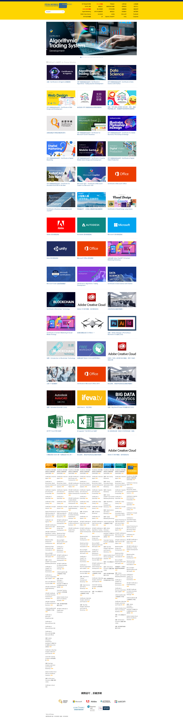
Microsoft (123, 14)
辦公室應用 (100, 9)
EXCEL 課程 (88, 6)
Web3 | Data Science (86, 14)
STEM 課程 (112, 9)
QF (102, 16)
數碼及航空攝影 (111, 6)
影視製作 (124, 11)
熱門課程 (136, 11)
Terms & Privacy (50, 714)
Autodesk (100, 14)
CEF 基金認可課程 (86, 4)
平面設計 (112, 4)
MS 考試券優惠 (87, 16)
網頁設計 (112, 11)
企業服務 (136, 4)
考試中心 (136, 6)
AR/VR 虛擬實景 (98, 11)
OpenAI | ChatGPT (110, 16)
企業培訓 (124, 4)
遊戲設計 (100, 6)
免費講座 (124, 9)
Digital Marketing (86, 11)
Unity (125, 16)
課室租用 (124, 6)
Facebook (135, 14)
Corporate (135, 16)
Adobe (113, 14)
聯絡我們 (136, 9)
